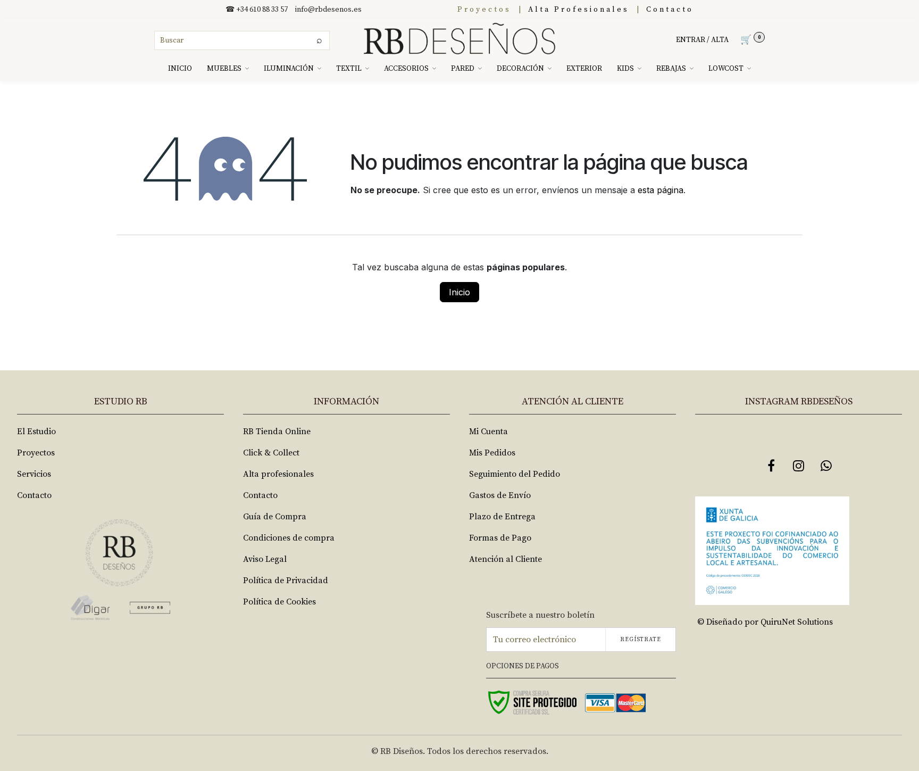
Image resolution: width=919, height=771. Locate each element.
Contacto (670, 9)
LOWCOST (725, 68)
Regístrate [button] (640, 639)
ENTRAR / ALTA (702, 40)
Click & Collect (271, 452)
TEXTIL (349, 68)
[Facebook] (771, 465)
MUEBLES (224, 68)
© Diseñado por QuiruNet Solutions (765, 622)
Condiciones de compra (289, 538)
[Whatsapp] (826, 465)
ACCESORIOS (406, 68)
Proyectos (484, 9)
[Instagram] (798, 465)
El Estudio (36, 431)
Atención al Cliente (505, 559)
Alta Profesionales (578, 9)
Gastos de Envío (500, 495)
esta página (660, 190)
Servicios (34, 474)
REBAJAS (671, 68)
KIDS (625, 68)
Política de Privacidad (285, 580)
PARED (462, 68)
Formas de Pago (500, 538)
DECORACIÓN (520, 68)
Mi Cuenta (488, 431)
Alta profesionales (278, 474)
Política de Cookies (279, 601)
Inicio (459, 292)
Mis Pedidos (492, 452)
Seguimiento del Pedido (514, 474)
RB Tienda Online (277, 431)
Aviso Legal (265, 559)
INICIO (180, 68)
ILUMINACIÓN (289, 68)
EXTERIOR (584, 68)
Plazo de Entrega (502, 516)
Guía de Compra (274, 516)
